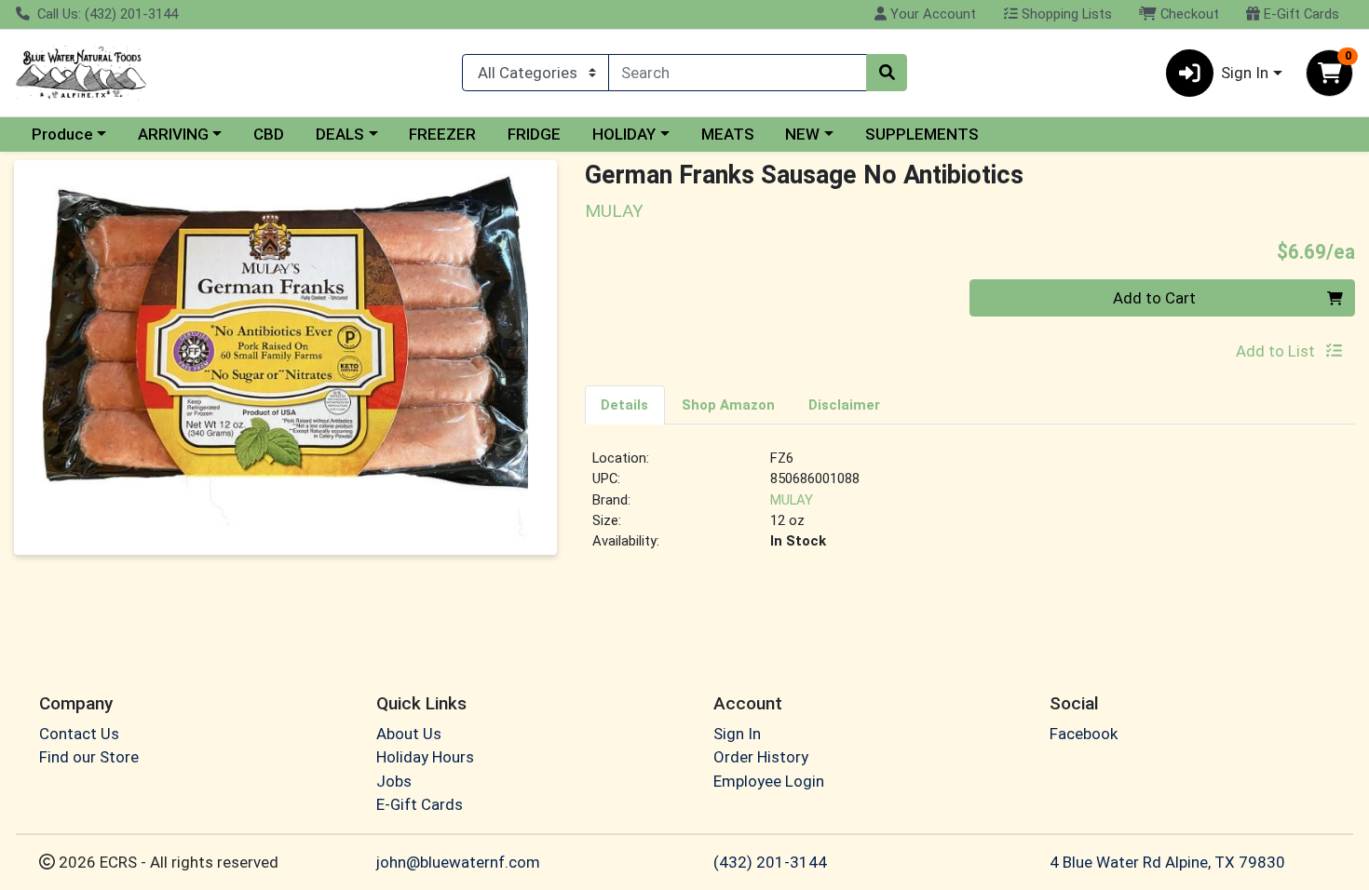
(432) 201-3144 (770, 862)
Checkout (1188, 14)
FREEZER (442, 134)
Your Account (931, 14)
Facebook (1084, 733)
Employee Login (768, 781)
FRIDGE (534, 134)
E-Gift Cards (1299, 14)
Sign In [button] (1244, 72)
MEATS (727, 134)
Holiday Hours (425, 757)
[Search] (886, 72)
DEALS (340, 134)
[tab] (625, 404)
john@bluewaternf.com (458, 862)
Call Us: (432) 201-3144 (106, 14)
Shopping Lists (1065, 14)
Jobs (394, 781)
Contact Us (79, 733)
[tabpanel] (970, 507)
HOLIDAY (624, 134)
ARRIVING (173, 134)
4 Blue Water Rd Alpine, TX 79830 (1167, 862)
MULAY (791, 500)
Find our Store (89, 757)
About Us (408, 733)
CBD (268, 134)
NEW (802, 134)
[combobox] (737, 72)
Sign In (737, 733)
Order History (760, 757)
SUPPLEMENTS (922, 134)
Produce (62, 134)
